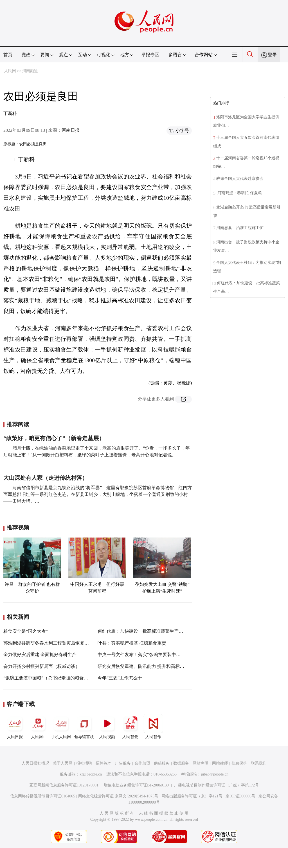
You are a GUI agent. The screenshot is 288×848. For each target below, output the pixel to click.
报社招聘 (84, 763)
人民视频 (107, 737)
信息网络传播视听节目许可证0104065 (42, 796)
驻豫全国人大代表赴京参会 (240, 178)
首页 (7, 54)
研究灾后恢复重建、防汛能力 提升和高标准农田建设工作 (154, 666)
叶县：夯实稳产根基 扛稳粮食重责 (132, 643)
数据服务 (181, 763)
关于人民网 (63, 763)
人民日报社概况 (35, 763)
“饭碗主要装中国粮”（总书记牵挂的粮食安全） (50, 677)
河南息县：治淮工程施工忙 (240, 228)
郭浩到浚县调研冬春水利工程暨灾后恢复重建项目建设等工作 (64, 643)
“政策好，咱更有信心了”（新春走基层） (54, 438)
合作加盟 (142, 763)
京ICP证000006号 (240, 796)
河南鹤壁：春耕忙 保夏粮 (241, 193)
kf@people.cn (91, 774)
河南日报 (71, 130)
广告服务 (123, 763)
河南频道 (30, 71)
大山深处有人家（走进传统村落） (45, 478)
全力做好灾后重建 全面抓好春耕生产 (39, 654)
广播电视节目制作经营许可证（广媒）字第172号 (216, 785)
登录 (272, 54)
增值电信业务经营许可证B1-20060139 (136, 785)
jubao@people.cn (214, 774)
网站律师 (220, 763)
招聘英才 (103, 763)
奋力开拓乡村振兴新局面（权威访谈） (41, 666)
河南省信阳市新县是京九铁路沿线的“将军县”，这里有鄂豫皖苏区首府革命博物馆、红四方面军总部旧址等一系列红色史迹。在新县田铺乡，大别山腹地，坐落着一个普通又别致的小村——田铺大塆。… (97, 494)
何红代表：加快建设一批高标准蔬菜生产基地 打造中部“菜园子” (161, 631)
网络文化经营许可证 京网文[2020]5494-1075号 (118, 796)
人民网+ (38, 737)
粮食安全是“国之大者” (25, 631)
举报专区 (150, 54)
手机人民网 (61, 737)
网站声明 (200, 763)
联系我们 (259, 763)
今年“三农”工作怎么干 (120, 677)
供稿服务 (162, 763)
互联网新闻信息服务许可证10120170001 (64, 785)
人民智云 (130, 737)
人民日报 (15, 737)
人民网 (10, 71)
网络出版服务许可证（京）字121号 (191, 796)
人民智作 (153, 737)
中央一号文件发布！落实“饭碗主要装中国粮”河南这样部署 (156, 654)
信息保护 (239, 763)
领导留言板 (84, 737)
